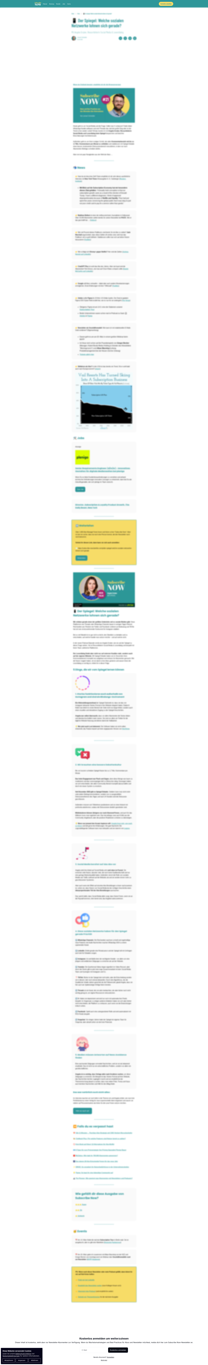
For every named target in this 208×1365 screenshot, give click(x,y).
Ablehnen (34, 1360)
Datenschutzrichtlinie (23, 1354)
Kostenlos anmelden (118, 1350)
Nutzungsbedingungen (11, 1356)
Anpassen (21, 1360)
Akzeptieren (8, 1360)
